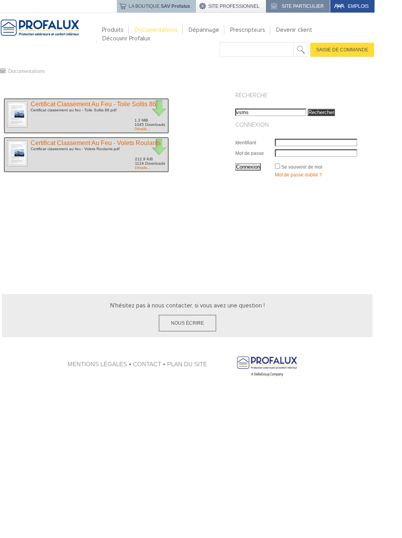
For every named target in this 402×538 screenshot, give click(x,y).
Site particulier (303, 6)
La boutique (159, 6)
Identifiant (245, 142)
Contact (147, 364)
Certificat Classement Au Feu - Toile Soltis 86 (93, 104)
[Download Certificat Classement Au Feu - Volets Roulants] (16, 165)
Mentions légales (97, 364)
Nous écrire (187, 323)
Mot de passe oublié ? (298, 175)
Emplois (358, 6)
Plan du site (187, 364)
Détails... (142, 129)
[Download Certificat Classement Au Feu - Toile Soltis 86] (16, 126)
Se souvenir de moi (301, 167)
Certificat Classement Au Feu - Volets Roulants (96, 143)
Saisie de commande (342, 50)
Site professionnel (234, 6)
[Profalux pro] (48, 39)
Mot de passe (249, 153)
